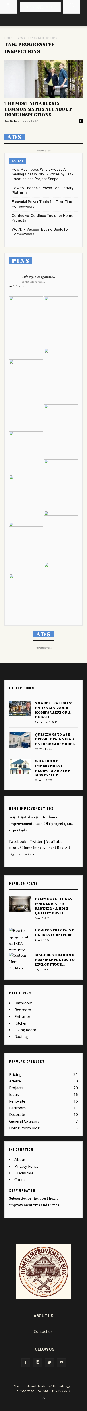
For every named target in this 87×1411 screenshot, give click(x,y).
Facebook (17, 841)
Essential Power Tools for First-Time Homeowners (42, 204)
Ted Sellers (11, 121)
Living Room (25, 1029)
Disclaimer (23, 1172)
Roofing (21, 1036)
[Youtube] (61, 1362)
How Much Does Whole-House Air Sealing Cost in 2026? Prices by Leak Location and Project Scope (42, 174)
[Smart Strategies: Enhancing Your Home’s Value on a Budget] (20, 708)
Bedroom (22, 1009)
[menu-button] (8, 4)
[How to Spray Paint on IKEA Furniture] (20, 941)
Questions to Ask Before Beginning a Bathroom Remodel (55, 739)
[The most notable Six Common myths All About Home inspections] (43, 79)
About (19, 1159)
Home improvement (34, 282)
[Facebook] (25, 1362)
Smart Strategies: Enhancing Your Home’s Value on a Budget (53, 710)
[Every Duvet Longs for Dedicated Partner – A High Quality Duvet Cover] (20, 904)
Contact (21, 1179)
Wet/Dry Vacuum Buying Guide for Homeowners (40, 231)
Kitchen (20, 1023)
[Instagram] (37, 1362)
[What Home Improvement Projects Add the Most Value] (20, 766)
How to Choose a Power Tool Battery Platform (42, 190)
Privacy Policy (26, 1166)
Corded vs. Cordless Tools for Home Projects (42, 217)
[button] (72, 5)
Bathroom (23, 1003)
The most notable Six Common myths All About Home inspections (38, 109)
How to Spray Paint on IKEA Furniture (54, 932)
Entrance (22, 1016)
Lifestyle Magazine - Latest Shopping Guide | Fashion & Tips (39, 277)
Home (8, 38)
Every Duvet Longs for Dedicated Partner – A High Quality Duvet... (53, 906)
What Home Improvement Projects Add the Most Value (52, 768)
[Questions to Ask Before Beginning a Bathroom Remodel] (20, 740)
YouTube (54, 841)
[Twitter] (49, 1362)
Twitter (36, 841)
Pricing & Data (61, 1391)
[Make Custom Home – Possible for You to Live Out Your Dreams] (20, 962)
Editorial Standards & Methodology (48, 1386)
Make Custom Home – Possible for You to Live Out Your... (56, 960)
